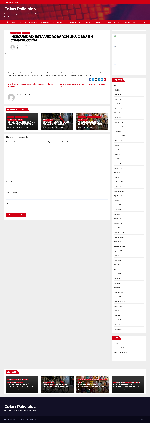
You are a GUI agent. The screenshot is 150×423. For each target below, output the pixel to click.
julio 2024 (117, 200)
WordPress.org (119, 357)
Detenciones (58, 22)
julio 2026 (117, 90)
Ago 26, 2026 (48, 390)
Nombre (9, 182)
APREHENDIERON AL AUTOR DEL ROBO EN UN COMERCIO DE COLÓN (90, 124)
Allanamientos (31, 22)
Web (7, 203)
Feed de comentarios (121, 352)
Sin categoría (25, 32)
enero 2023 (117, 283)
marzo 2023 (118, 274)
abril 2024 (117, 214)
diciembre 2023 (119, 232)
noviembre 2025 (119, 127)
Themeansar (33, 419)
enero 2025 (117, 173)
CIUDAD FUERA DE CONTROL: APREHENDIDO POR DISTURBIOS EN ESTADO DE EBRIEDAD (126, 387)
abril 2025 (117, 159)
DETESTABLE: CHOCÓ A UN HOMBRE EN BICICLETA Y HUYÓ (21, 124)
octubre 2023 (118, 242)
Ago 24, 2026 (119, 390)
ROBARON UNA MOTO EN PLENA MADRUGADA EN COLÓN (56, 124)
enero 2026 (117, 117)
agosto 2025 (118, 140)
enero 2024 (117, 228)
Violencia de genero (112, 22)
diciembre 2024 (119, 177)
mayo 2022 (117, 320)
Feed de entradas (119, 348)
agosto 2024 (118, 196)
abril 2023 (117, 269)
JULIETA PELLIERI (24, 46)
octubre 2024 (118, 186)
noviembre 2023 (119, 237)
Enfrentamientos (74, 22)
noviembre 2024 (119, 182)
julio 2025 (117, 145)
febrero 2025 (118, 168)
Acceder (116, 343)
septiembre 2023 (119, 246)
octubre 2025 (118, 131)
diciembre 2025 (119, 122)
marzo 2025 (118, 163)
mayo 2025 (117, 154)
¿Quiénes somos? (130, 22)
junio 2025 (117, 150)
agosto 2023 (118, 251)
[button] (144, 22)
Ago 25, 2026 (83, 390)
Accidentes (16, 22)
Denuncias (45, 22)
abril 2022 (117, 324)
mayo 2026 (117, 99)
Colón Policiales (20, 8)
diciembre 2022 (119, 288)
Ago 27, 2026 (13, 390)
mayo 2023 (117, 265)
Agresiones (18, 117)
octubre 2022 (118, 297)
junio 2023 (117, 260)
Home (142, 419)
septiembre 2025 (119, 136)
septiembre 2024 (119, 191)
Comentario (10, 146)
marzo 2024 (118, 219)
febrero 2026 (118, 113)
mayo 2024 (117, 209)
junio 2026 (117, 94)
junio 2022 (117, 315)
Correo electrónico (12, 192)
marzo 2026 (118, 108)
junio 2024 (117, 205)
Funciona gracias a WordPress (12, 419)
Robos (97, 22)
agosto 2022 (118, 306)
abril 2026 (117, 104)
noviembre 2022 (119, 292)
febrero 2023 (118, 278)
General (87, 22)
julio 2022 (117, 311)
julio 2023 (117, 255)
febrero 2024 (118, 223)
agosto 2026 (118, 85)
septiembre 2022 (119, 301)
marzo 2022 (118, 329)
